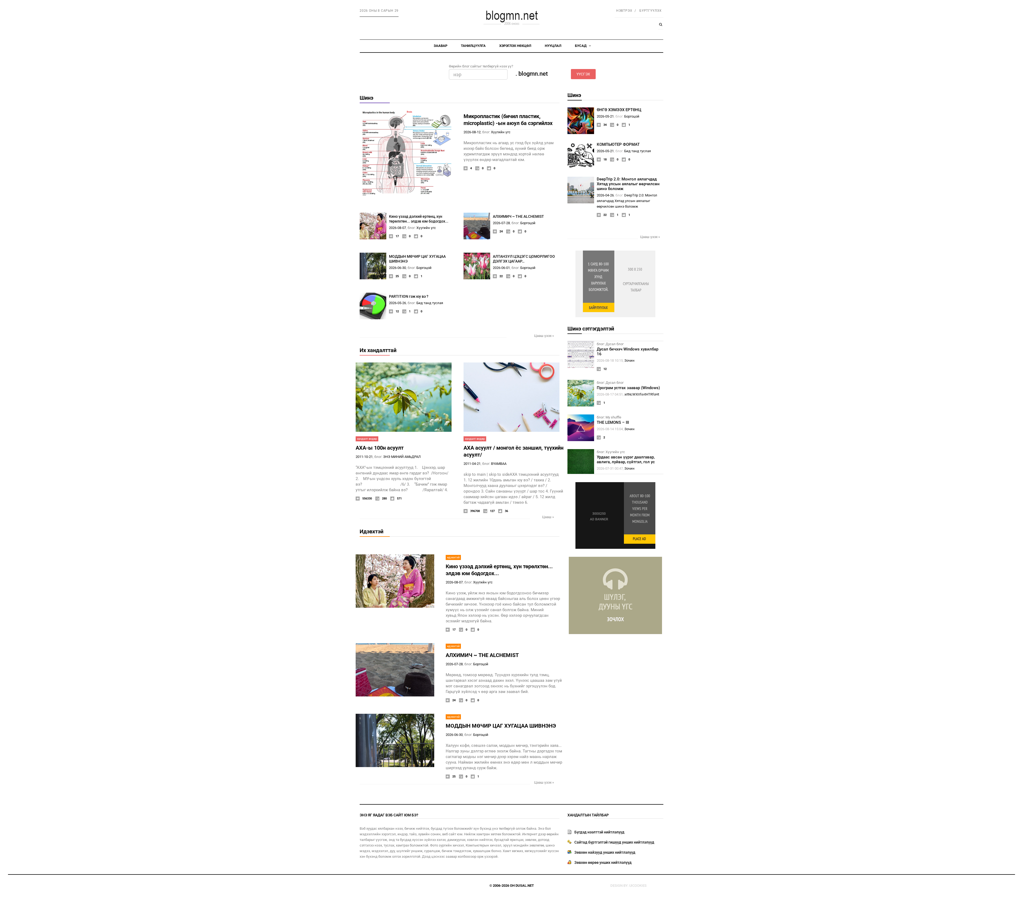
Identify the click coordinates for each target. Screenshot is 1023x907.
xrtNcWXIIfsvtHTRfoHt (641, 394)
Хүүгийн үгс (500, 132)
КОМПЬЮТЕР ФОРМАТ (618, 144)
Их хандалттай (378, 350)
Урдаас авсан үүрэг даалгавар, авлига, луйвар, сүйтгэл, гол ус (626, 459)
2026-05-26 (397, 303)
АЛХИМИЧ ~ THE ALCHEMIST (518, 216)
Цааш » (548, 517)
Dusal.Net (524, 886)
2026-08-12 (472, 132)
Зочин (629, 360)
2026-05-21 (605, 116)
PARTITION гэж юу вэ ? (408, 296)
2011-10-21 (364, 457)
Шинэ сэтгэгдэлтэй (590, 328)
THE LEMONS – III (613, 422)
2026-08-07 (397, 228)
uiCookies (638, 886)
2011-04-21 (472, 464)
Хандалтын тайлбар (588, 815)
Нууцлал (553, 46)
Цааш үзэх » (544, 336)
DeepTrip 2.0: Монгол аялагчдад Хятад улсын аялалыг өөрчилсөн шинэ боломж (628, 184)
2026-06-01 (501, 268)
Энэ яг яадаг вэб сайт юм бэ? (389, 815)
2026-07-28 (501, 223)
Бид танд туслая (429, 303)
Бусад (581, 46)
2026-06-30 (397, 268)
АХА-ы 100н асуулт (380, 448)
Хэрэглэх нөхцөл (515, 46)
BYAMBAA (498, 464)
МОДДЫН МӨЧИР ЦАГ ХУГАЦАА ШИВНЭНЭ (501, 726)
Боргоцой (527, 223)
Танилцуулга (473, 46)
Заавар (440, 46)
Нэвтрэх (624, 11)
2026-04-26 (605, 195)
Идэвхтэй (371, 531)
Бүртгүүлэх (650, 11)
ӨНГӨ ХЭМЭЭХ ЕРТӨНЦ (619, 109)
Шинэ (366, 98)
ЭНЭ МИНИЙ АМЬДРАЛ (402, 457)
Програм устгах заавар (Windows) (628, 387)
